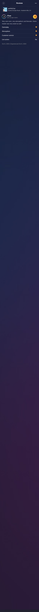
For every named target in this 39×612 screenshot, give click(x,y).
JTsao (9, 16)
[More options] (36, 3)
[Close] (3, 3)
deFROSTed (11, 8)
